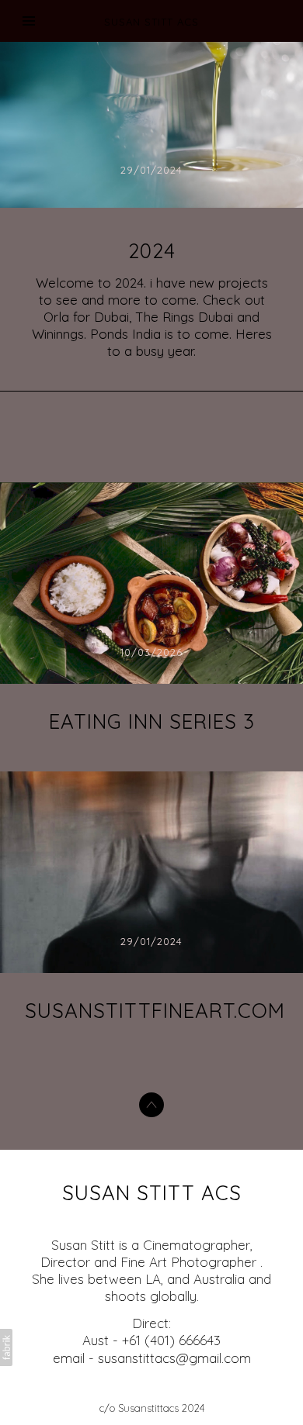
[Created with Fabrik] (6, 1347)
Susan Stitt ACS (152, 1193)
